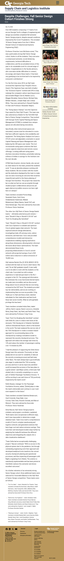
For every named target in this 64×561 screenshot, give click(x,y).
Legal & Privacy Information (37, 535)
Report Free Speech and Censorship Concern (39, 557)
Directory (22, 531)
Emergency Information (25, 535)
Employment (23, 533)
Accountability (37, 551)
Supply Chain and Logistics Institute (27, 8)
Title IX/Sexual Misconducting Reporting (37, 543)
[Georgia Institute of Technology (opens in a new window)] (18, 2)
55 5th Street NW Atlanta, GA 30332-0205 (10, 538)
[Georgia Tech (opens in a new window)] (53, 528)
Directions (9, 541)
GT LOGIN (53, 558)
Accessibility (37, 549)
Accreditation (37, 553)
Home (6, 22)
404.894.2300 (10, 540)
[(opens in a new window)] (7, 529)
